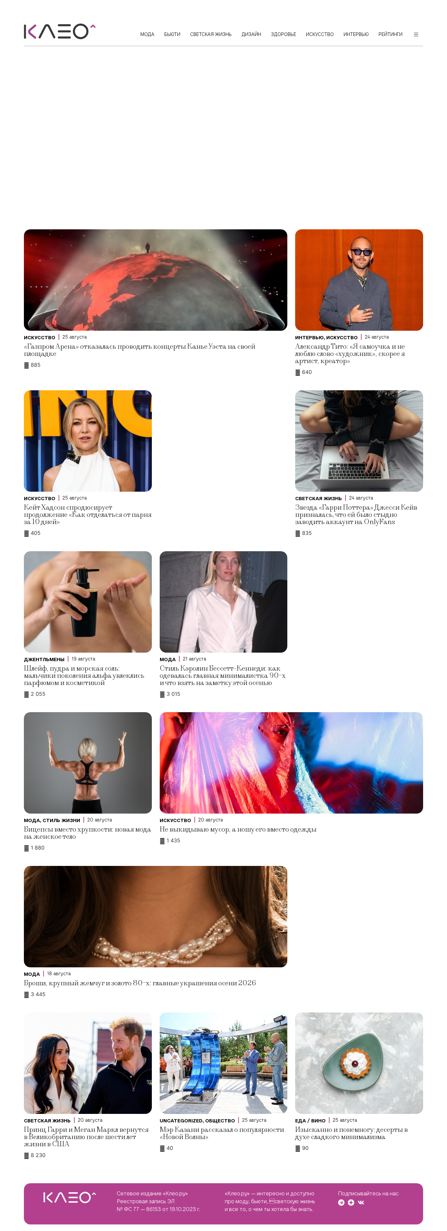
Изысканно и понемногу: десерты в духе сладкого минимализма (351, 1133)
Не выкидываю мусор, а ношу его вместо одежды (238, 829)
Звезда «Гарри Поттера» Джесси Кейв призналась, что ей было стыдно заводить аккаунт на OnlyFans (356, 514)
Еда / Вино (310, 1121)
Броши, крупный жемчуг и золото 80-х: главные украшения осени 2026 (140, 983)
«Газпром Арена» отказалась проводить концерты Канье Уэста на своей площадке (139, 350)
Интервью (309, 338)
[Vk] (361, 1202)
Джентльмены (44, 659)
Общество (220, 1121)
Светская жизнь (318, 498)
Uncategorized (181, 1121)
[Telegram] (341, 1202)
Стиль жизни (61, 820)
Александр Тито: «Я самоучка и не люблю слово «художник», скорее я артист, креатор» (350, 353)
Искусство (39, 338)
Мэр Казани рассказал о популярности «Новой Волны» (222, 1133)
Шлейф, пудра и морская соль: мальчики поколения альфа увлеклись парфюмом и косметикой (84, 675)
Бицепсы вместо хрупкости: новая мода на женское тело (87, 833)
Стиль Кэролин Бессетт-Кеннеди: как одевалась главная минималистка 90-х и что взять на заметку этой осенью (223, 675)
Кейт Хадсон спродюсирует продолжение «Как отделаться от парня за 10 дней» (88, 514)
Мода (168, 659)
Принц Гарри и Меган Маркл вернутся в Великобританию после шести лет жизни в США (86, 1137)
